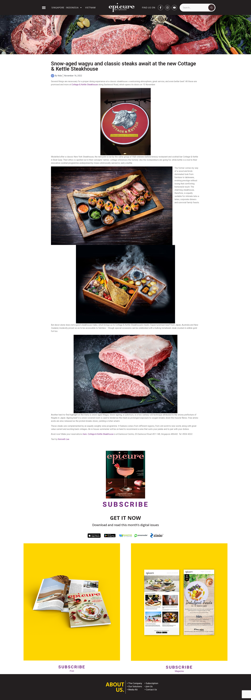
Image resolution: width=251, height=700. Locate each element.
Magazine (179, 668)
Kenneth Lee (63, 439)
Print (71, 668)
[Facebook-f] (160, 7)
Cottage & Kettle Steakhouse (85, 84)
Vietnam (90, 7)
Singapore (58, 7)
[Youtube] (174, 7)
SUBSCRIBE (125, 504)
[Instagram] (167, 7)
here (85, 434)
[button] (44, 7)
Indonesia (72, 7)
